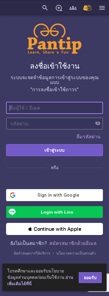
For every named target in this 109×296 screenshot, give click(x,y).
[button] (54, 229)
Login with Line (57, 212)
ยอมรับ (90, 277)
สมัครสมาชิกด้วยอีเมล (73, 243)
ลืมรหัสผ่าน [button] (88, 137)
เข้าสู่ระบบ (54, 150)
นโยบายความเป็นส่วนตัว (76, 253)
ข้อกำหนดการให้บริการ (32, 253)
